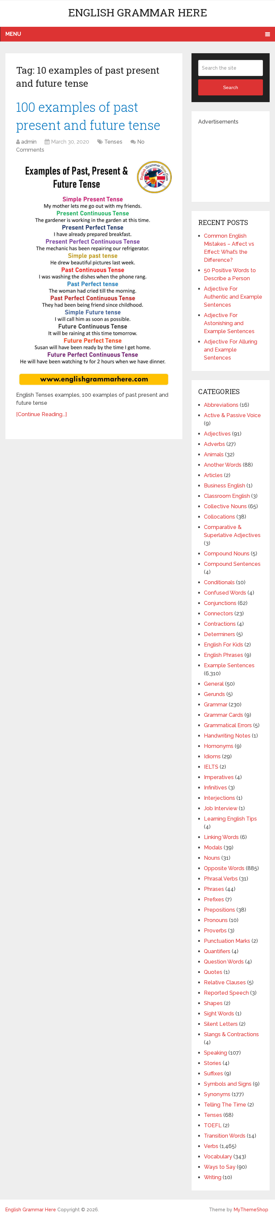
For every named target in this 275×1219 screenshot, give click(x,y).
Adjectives (217, 434)
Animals (214, 454)
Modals (213, 847)
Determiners (219, 634)
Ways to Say (219, 1167)
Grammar (215, 704)
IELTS (211, 767)
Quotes (213, 972)
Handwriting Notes (227, 736)
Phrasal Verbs (221, 878)
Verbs (211, 1146)
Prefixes (214, 899)
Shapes (213, 1003)
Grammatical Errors (228, 725)
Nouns (212, 858)
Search (230, 87)
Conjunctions (220, 603)
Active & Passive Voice (232, 415)
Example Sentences (229, 665)
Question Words (224, 962)
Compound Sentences (232, 564)
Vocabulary (218, 1156)
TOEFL (213, 1125)
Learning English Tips (230, 819)
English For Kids (223, 644)
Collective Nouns (225, 506)
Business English (224, 485)
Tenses (113, 142)
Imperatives (219, 777)
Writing (212, 1177)
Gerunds (214, 694)
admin (29, 142)
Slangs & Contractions (231, 1034)
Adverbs (214, 444)
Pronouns (216, 920)
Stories (212, 1063)
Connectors (218, 613)
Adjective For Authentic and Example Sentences (233, 297)
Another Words (222, 465)
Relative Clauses (225, 982)
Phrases (214, 889)
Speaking (215, 1053)
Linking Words (221, 837)
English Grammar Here (137, 12)
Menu (13, 34)
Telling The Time (225, 1104)
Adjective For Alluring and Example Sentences (230, 349)
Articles (213, 475)
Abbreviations (221, 405)
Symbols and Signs (228, 1084)
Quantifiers (217, 951)
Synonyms (217, 1094)
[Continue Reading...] (41, 414)
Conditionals (219, 582)
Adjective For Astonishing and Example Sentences (229, 323)
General (214, 684)
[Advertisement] (236, 159)
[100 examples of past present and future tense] (94, 273)
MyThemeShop (251, 1209)
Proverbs (215, 930)
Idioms (212, 756)
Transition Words (224, 1136)
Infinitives (215, 787)
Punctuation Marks (227, 941)
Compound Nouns (227, 553)
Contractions (220, 624)
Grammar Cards (223, 715)
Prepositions (219, 910)
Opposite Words (224, 868)
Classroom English (227, 496)
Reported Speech (226, 993)
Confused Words (225, 593)
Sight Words (219, 1013)
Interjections (219, 798)
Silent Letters (221, 1024)
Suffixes (213, 1073)
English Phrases (223, 655)
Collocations (219, 517)
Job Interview (220, 808)
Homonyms (218, 746)
